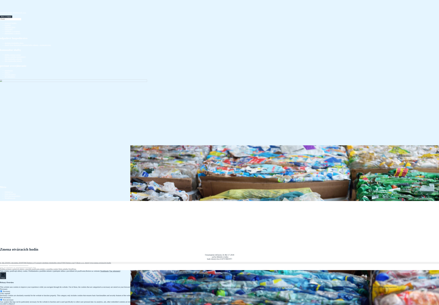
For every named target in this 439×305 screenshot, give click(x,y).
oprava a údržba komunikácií (15, 57)
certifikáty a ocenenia (12, 31)
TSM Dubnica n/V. (29, 263)
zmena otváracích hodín (102, 263)
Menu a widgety (6, 17)
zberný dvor (89, 263)
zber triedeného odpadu (13, 59)
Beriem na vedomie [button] (93, 271)
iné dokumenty (10, 77)
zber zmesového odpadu (13, 61)
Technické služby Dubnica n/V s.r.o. (13, 13)
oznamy (39, 263)
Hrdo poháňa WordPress (67, 269)
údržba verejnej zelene (13, 55)
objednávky (9, 71)
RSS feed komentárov (12, 196)
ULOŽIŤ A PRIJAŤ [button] (7, 304)
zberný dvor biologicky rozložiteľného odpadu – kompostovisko (28, 45)
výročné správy (10, 75)
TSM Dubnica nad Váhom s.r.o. (72, 263)
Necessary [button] (3, 289)
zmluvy (7, 73)
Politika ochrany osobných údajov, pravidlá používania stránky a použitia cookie (29, 269)
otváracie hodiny (11, 23)
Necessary (6, 291)
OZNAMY (9, 29)
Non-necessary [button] (5, 297)
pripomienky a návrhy (12, 33)
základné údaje (10, 27)
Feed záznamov (10, 194)
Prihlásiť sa (9, 192)
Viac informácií (114, 271)
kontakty (8, 25)
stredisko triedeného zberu (14, 43)
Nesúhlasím (104, 271)
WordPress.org (10, 198)
